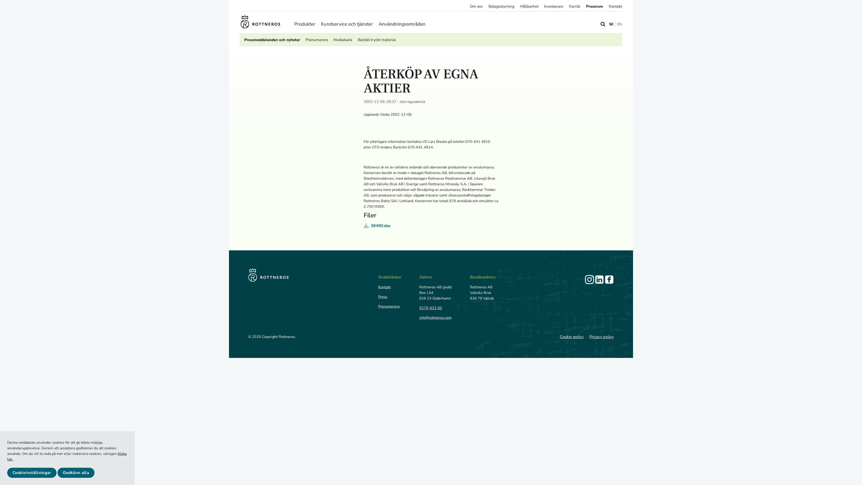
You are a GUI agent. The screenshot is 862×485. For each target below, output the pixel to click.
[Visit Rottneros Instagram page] (589, 279)
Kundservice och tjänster (347, 24)
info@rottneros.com (435, 317)
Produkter (304, 24)
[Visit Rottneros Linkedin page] (599, 279)
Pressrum (594, 6)
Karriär (575, 6)
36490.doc (381, 225)
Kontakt (615, 6)
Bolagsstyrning (501, 6)
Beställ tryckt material (377, 39)
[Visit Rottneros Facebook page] (609, 279)
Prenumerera (317, 39)
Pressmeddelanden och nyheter (272, 39)
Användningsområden (402, 24)
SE (611, 24)
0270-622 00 (430, 308)
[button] (32, 473)
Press (382, 296)
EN (619, 24)
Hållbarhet (529, 6)
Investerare (553, 6)
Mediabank (342, 39)
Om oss (476, 6)
